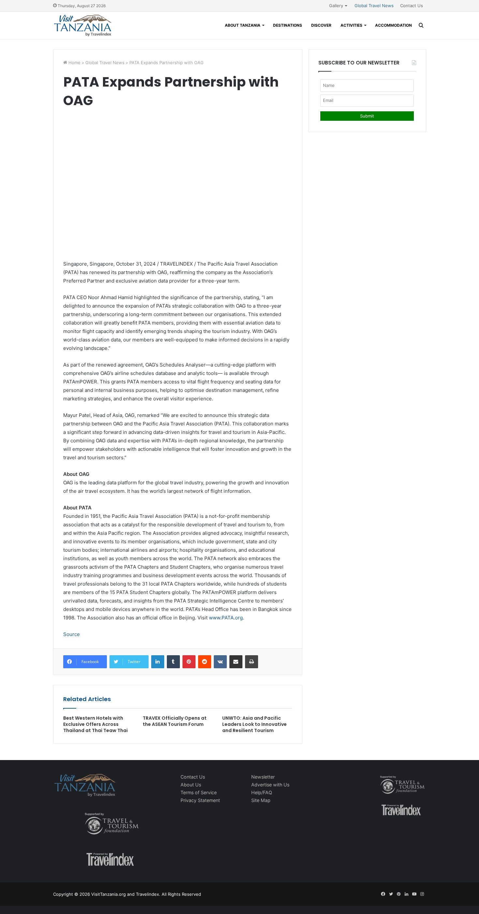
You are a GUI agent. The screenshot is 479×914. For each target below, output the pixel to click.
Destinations (287, 25)
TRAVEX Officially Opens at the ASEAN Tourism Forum (175, 721)
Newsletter (263, 777)
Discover (321, 25)
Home (73, 62)
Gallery (336, 5)
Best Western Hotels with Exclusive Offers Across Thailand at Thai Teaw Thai (95, 724)
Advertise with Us (270, 784)
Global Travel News (374, 5)
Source (71, 634)
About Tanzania (242, 25)
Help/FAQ (261, 792)
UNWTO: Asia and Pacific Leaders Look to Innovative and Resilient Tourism (254, 724)
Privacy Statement (200, 800)
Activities (351, 25)
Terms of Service (199, 792)
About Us (191, 784)
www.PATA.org (226, 618)
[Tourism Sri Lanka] (82, 25)
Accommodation (393, 25)
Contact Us (411, 5)
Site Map (260, 800)
